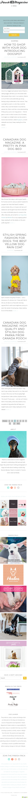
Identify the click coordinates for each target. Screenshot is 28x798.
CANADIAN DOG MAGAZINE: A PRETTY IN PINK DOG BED (14, 144)
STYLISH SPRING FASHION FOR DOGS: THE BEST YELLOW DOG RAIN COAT (15, 241)
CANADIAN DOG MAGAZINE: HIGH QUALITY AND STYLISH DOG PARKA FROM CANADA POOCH (14, 330)
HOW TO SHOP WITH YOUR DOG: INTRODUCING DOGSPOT (14, 49)
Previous (5, 421)
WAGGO (9, 217)
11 (14, 423)
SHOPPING (13, 57)
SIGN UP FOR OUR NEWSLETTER (13, 496)
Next (18, 423)
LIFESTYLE (7, 57)
